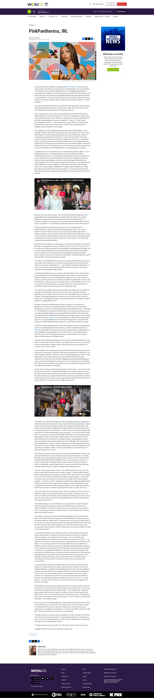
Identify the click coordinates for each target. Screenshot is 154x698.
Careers (85, 676)
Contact (85, 680)
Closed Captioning (87, 683)
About (84, 669)
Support (88, 16)
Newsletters (99, 16)
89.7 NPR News (31, 16)
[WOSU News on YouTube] (113, 39)
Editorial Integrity (87, 673)
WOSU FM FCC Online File (110, 669)
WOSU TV (42, 16)
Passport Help (86, 687)
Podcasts (64, 16)
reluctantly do (53, 317)
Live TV (112, 4)
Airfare (115, 16)
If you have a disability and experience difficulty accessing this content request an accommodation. (113, 681)
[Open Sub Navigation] (104, 4)
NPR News (31, 25)
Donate (122, 4)
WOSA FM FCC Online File (110, 673)
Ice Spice (87, 151)
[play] (29, 12)
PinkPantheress (72, 87)
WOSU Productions (66, 687)
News (63, 673)
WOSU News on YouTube (113, 54)
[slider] (36, 11)
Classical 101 (53, 16)
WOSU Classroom (76, 16)
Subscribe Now (113, 70)
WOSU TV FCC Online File (110, 676)
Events (107, 16)
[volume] (34, 11)
